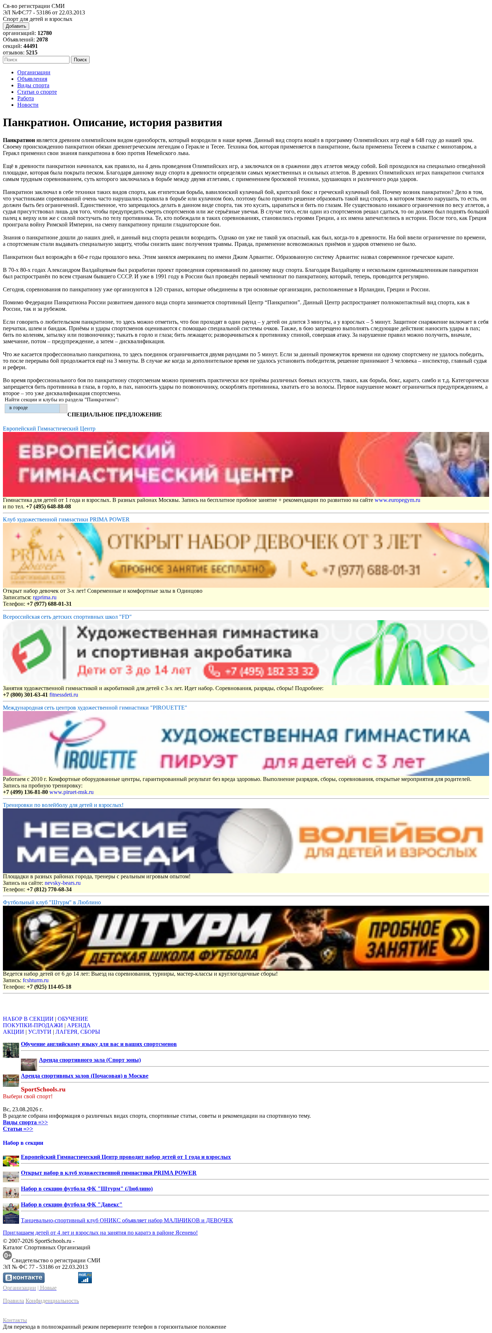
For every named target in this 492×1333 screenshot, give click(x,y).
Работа (25, 98)
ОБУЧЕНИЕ (73, 1019)
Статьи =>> (18, 1129)
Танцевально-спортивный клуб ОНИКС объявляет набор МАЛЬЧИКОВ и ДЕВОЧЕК (127, 1220)
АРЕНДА (79, 1025)
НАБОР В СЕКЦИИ (28, 1019)
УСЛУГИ (40, 1032)
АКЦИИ (13, 1032)
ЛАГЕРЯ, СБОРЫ (77, 1032)
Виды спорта (33, 85)
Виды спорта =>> (25, 1122)
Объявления (32, 79)
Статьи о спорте (37, 92)
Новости (28, 105)
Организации (33, 72)
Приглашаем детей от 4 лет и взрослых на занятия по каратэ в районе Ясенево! (100, 1233)
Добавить (16, 26)
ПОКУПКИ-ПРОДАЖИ (33, 1025)
